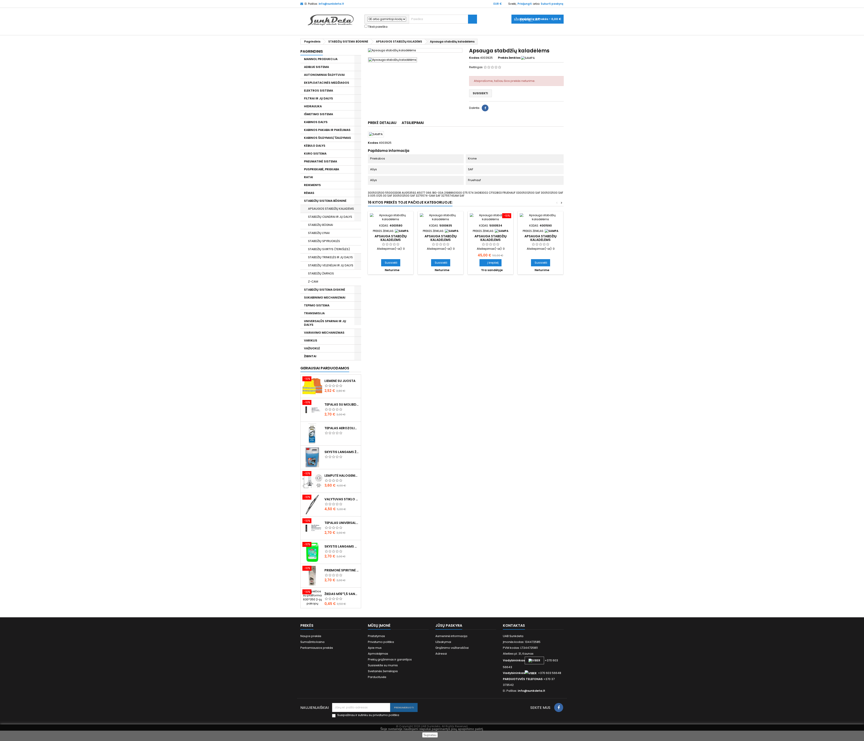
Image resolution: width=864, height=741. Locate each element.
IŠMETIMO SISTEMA (318, 114)
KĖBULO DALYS (314, 146)
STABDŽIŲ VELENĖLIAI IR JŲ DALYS (330, 265)
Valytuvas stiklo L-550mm (341, 499)
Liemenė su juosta (340, 381)
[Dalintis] (485, 108)
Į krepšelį (490, 263)
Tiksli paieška (377, 27)
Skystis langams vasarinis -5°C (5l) (341, 546)
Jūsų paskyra (448, 625)
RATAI (308, 177)
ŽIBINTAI (310, 356)
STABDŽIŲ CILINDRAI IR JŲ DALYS (330, 217)
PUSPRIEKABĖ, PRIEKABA (321, 169)
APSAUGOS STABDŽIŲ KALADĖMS (331, 209)
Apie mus (375, 648)
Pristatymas (376, 636)
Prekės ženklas (509, 58)
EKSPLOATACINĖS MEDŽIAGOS (326, 83)
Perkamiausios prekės (316, 648)
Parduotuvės (377, 677)
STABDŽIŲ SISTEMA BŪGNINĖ (325, 201)
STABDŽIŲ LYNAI (319, 233)
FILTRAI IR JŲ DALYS (318, 98)
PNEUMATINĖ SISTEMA (320, 161)
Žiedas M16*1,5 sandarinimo (341, 594)
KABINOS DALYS (316, 122)
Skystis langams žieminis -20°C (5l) (341, 452)
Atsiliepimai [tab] (413, 122)
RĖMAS (309, 193)
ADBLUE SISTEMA (316, 67)
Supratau (429, 735)
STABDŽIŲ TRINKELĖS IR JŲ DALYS (330, 257)
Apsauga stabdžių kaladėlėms (391, 238)
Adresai (441, 653)
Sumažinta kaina (312, 642)
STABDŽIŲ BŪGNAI (320, 225)
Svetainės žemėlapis (383, 671)
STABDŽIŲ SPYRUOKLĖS (324, 241)
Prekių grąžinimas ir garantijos (390, 659)
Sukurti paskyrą (552, 4)
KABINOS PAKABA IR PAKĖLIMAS (327, 130)
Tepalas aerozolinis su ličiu (341, 428)
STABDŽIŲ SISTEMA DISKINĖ (324, 289)
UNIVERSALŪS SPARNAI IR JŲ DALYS (325, 323)
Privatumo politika (381, 642)
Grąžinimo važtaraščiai (452, 648)
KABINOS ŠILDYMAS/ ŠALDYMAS (327, 138)
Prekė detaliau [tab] (382, 122)
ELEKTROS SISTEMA (318, 90)
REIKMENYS (312, 185)
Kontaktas (514, 625)
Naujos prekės (310, 636)
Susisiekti (480, 93)
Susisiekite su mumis (383, 665)
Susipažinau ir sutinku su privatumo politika (368, 715)
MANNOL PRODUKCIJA (321, 59)
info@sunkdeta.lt (331, 4)
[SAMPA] (528, 58)
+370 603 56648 (549, 673)
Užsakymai (443, 642)
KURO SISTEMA (315, 153)
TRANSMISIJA (314, 313)
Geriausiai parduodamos (324, 368)
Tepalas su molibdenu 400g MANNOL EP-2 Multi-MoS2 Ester (341, 404)
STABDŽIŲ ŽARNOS (321, 273)
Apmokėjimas (378, 653)
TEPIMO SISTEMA (316, 305)
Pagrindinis (311, 51)
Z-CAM (313, 281)
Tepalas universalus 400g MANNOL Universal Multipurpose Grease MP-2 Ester (341, 523)
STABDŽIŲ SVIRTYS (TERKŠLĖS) (329, 249)
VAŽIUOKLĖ (312, 348)
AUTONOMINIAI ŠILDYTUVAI (324, 75)
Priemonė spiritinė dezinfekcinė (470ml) (341, 570)
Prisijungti (525, 4)
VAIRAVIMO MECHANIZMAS (324, 332)
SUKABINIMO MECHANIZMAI (324, 297)
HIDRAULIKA (313, 106)
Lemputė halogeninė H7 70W (341, 475)
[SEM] (501, 231)
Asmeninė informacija (451, 636)
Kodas (474, 58)
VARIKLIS (310, 340)
